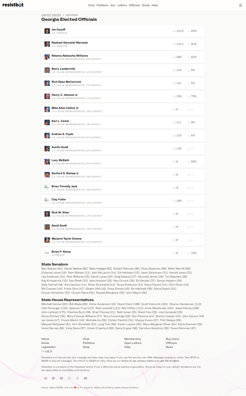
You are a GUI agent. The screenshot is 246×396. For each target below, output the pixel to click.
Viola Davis (76, 328)
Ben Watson (52, 268)
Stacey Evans (147, 320)
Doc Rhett (78, 280)
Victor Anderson (102, 304)
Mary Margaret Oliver (160, 324)
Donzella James (150, 276)
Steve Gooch (165, 288)
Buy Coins (172, 339)
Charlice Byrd (79, 312)
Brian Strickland (101, 284)
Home (45, 339)
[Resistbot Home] (13, 8)
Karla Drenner (190, 324)
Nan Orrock (124, 280)
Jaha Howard (100, 280)
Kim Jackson (75, 284)
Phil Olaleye (170, 320)
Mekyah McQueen (56, 324)
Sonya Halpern (169, 280)
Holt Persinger (54, 308)
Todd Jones (127, 312)
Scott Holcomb (154, 304)
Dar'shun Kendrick (154, 328)
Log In (48, 351)
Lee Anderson (53, 276)
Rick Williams (78, 276)
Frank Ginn (74, 288)
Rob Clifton (132, 308)
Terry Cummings (116, 316)
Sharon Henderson (185, 304)
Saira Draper (126, 328)
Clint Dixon (179, 284)
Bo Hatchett (141, 288)
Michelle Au (96, 320)
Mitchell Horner (54, 304)
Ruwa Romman (183, 328)
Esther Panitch (121, 320)
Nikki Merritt (179, 268)
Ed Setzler (145, 280)
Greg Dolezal (125, 276)
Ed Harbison (129, 272)
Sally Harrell (52, 284)
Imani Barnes (52, 328)
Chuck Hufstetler (55, 292)
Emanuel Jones (54, 272)
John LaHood (53, 312)
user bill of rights (169, 360)
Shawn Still (96, 288)
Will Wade (78, 304)
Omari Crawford (100, 328)
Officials (134, 5)
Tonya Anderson (130, 284)
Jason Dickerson (154, 272)
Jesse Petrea (187, 308)
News (169, 347)
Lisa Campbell (170, 312)
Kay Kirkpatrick (54, 280)
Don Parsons (143, 316)
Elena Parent (155, 284)
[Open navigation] (241, 5)
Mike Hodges (100, 268)
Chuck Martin (73, 320)
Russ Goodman (154, 268)
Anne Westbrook (159, 308)
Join (112, 5)
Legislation (48, 347)
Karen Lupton (130, 324)
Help (155, 5)
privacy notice (145, 360)
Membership (132, 339)
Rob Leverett (108, 308)
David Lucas (102, 276)
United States (51, 15)
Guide (146, 5)
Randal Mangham (110, 292)
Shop (86, 347)
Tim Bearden (176, 276)
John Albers (136, 292)
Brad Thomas (103, 312)
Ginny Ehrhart (53, 316)
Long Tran (107, 324)
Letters (122, 5)
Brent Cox (147, 312)
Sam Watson (79, 272)
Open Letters (132, 343)
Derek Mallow (76, 268)
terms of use (129, 360)
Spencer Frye (81, 308)
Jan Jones (50, 320)
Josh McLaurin (104, 272)
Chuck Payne (83, 292)
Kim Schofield (84, 324)
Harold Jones (180, 272)
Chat (91, 5)
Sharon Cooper (168, 316)
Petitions (102, 5)
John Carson (193, 316)
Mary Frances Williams (84, 316)
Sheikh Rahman (126, 268)
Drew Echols (118, 288)
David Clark (128, 304)
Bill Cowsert (52, 288)
